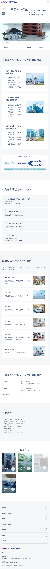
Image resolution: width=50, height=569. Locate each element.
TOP (3, 42)
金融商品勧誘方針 (6, 524)
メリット (17, 48)
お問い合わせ (5, 541)
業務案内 (8, 42)
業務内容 (6, 48)
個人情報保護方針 (6, 513)
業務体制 (29, 48)
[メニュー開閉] (46, 508)
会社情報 (4, 508)
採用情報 (4, 530)
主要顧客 (41, 48)
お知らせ (4, 535)
